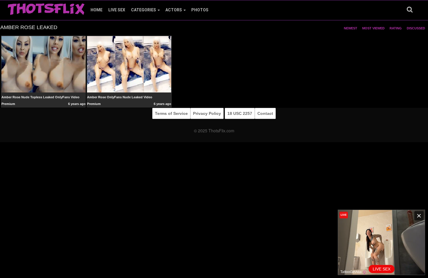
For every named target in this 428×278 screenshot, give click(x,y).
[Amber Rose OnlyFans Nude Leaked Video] (129, 64)
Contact (265, 113)
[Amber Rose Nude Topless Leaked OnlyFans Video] (43, 64)
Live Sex (116, 10)
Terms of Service (171, 113)
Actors (173, 10)
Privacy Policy (207, 113)
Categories (143, 10)
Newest (350, 28)
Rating (396, 28)
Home (96, 10)
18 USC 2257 (239, 113)
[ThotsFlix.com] (46, 7)
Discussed (416, 28)
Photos (199, 10)
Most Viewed (373, 28)
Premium (8, 104)
